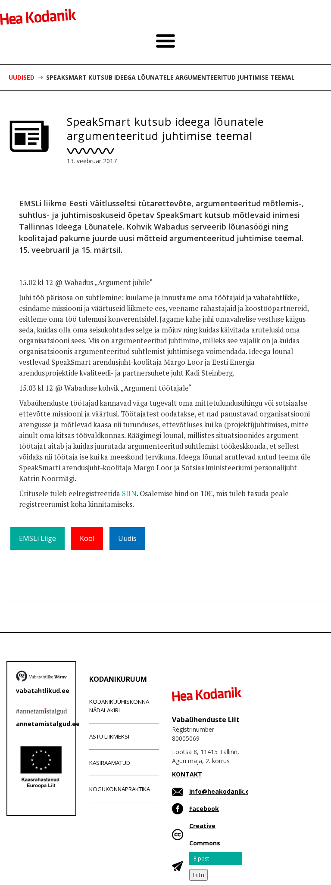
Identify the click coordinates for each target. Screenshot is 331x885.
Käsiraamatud (109, 763)
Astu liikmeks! (109, 736)
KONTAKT (187, 774)
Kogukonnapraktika (119, 789)
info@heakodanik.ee (221, 791)
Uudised (21, 77)
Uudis (127, 538)
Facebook (204, 808)
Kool (87, 538)
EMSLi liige (37, 538)
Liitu (198, 875)
